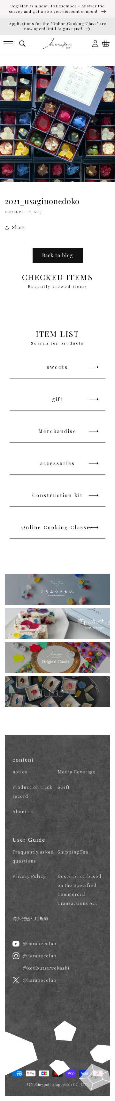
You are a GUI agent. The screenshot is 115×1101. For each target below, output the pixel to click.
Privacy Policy (29, 876)
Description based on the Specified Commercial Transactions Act (79, 889)
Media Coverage (76, 772)
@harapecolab (40, 943)
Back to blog (57, 255)
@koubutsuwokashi (46, 968)
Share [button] (18, 227)
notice (19, 772)
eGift (63, 787)
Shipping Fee (72, 852)
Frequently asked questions (33, 856)
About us (23, 811)
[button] (8, 43)
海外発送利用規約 (30, 918)
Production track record (32, 791)
